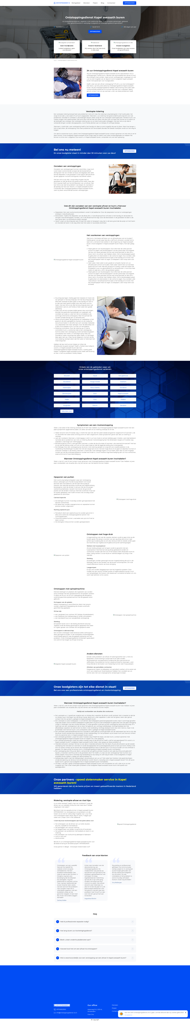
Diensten (86, 3)
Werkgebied (76, 3)
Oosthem (123, 382)
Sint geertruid (123, 376)
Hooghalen (67, 405)
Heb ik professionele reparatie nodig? (74, 922)
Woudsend (66, 382)
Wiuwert (67, 376)
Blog (102, 3)
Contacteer (111, 3)
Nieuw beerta (95, 387)
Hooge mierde (95, 382)
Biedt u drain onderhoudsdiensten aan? (75, 940)
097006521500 (130, 3)
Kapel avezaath (123, 393)
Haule (95, 376)
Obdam (123, 399)
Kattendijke (67, 387)
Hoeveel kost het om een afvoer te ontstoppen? (78, 949)
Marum (95, 405)
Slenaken (123, 405)
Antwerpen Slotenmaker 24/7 (80, 847)
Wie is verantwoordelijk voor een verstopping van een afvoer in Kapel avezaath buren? (93, 958)
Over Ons (91, 1014)
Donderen (123, 387)
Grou (95, 399)
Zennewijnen (66, 393)
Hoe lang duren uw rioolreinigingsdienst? (76, 931)
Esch (95, 393)
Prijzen (95, 3)
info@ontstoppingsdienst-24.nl (66, 1013)
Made (67, 399)
